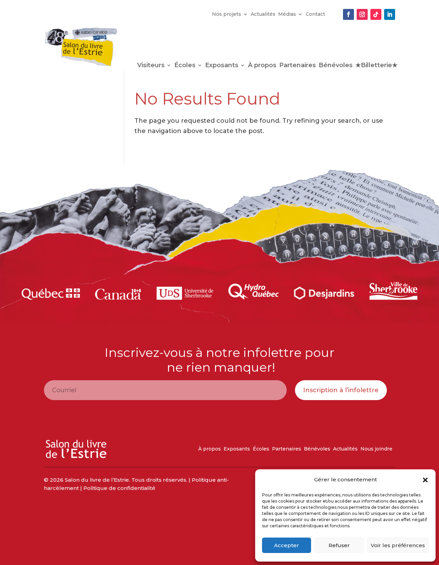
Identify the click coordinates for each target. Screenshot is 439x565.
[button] (425, 480)
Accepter (286, 545)
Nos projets (226, 14)
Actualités (263, 14)
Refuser (339, 545)
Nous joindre (376, 449)
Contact (315, 14)
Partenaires (297, 66)
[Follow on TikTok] (375, 14)
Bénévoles (336, 66)
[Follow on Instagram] (362, 14)
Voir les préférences (398, 545)
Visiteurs (151, 66)
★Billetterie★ (376, 66)
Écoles (184, 66)
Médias (287, 14)
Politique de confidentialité (119, 488)
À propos (262, 66)
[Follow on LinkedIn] (389, 14)
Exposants (221, 66)
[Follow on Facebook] (348, 14)
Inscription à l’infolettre (341, 390)
